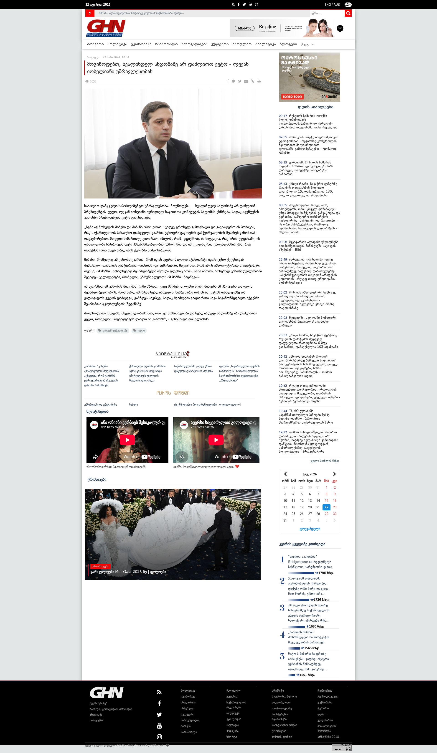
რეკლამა (96, 714)
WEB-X (154, 745)
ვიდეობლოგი (281, 702)
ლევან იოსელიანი (114, 330)
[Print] (259, 81)
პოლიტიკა (117, 44)
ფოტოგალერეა (282, 708)
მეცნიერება (325, 690)
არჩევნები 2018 (328, 736)
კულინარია (325, 720)
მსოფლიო (242, 44)
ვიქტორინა (325, 702)
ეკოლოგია (233, 719)
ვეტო (140, 330)
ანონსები (278, 690)
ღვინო (322, 714)
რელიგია (232, 725)
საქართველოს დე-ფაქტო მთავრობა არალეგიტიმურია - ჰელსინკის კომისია (150, 13)
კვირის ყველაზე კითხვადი (302, 544)
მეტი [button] (305, 44)
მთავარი (95, 44)
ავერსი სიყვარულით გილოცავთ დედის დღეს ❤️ (206, 466)
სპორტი (231, 736)
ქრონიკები (97, 479)
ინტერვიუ (187, 708)
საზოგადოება (194, 44)
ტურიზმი (323, 708)
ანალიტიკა (265, 44)
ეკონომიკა (141, 44)
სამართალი (166, 44)
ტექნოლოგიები (328, 696)
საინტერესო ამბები (284, 725)
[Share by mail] (246, 81)
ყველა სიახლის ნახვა (324, 460)
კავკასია (231, 696)
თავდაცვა (232, 713)
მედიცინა (232, 731)
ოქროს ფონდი (282, 736)
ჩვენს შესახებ (98, 703)
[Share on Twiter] (239, 81)
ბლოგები (288, 44)
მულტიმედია (97, 411)
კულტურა (220, 44)
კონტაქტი (96, 720)
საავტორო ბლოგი (284, 696)
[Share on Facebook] (228, 81)
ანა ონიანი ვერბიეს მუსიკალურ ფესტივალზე (116, 466)
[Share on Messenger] (233, 81)
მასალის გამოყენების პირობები (111, 709)
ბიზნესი (186, 726)
